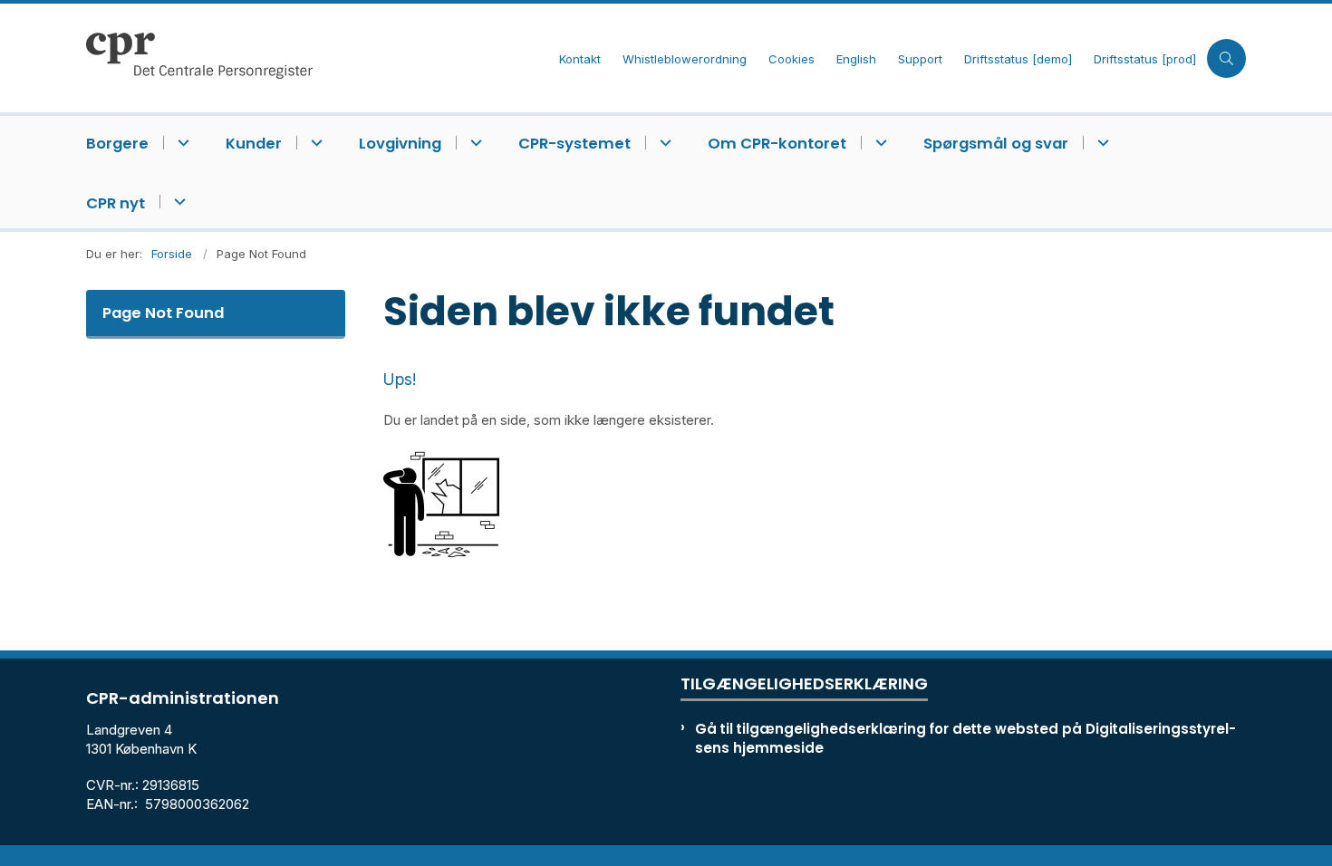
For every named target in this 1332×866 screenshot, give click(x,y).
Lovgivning (400, 143)
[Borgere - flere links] (180, 142)
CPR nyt (115, 203)
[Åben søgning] (1226, 58)
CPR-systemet (574, 143)
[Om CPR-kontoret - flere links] (878, 142)
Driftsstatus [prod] (1145, 59)
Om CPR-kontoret (777, 143)
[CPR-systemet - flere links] (662, 142)
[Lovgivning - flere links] (473, 142)
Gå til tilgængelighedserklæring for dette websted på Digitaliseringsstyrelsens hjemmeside (965, 738)
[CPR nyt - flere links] (177, 201)
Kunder (254, 143)
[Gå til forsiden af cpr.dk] (317, 58)
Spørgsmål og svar (995, 143)
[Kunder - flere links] (314, 142)
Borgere (117, 143)
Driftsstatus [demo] (1018, 59)
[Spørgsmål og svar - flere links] (1100, 142)
